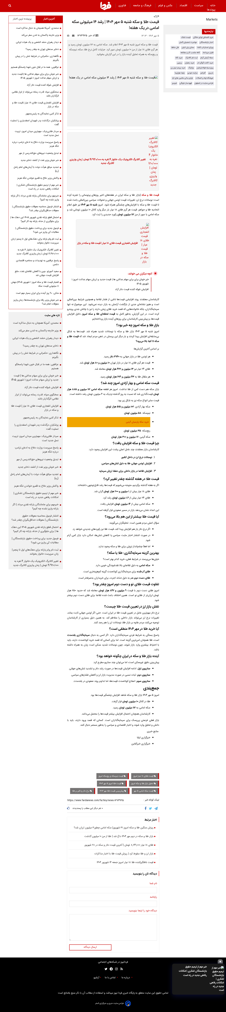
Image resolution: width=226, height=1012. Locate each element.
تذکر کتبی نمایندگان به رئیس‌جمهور (42, 114)
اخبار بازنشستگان (206, 42)
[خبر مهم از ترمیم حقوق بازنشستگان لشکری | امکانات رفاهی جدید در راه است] (216, 979)
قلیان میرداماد (208, 52)
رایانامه (153, 897)
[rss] (120, 969)
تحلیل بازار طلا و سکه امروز (142, 783)
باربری (210, 73)
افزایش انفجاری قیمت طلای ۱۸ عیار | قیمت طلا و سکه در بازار (107, 243)
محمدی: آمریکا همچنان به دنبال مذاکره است (37, 28)
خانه (212, 5)
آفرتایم (203, 73)
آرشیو (96, 978)
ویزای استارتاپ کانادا (205, 47)
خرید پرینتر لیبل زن (178, 68)
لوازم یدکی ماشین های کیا (182, 78)
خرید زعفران (189, 63)
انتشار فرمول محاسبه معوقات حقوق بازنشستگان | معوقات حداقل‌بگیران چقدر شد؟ (35, 209)
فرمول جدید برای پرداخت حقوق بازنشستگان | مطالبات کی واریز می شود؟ (37, 230)
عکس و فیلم (165, 5)
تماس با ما (110, 978)
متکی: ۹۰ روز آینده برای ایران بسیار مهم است (37, 293)
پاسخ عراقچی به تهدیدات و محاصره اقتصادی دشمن (37, 262)
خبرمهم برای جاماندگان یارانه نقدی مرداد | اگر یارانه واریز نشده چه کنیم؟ (35, 198)
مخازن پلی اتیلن (188, 47)
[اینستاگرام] (115, 969)
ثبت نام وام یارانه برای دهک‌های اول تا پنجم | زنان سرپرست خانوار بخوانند (35, 241)
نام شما (153, 884)
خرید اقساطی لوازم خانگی (203, 37)
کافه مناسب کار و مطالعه (190, 52)
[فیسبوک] (146, 809)
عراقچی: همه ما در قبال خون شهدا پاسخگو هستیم (35, 67)
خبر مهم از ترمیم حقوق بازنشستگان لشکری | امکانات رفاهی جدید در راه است (193, 971)
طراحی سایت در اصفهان (204, 83)
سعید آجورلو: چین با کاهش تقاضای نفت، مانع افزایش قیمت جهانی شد (37, 273)
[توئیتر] (105, 969)
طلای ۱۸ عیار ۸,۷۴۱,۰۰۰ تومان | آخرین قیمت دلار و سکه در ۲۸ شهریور (118, 845)
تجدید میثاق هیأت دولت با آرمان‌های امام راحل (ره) (36, 169)
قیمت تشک (185, 37)
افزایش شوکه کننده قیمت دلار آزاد (132, 289)
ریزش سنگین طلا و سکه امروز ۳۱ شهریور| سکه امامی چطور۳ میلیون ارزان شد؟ (113, 828)
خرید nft (179, 57)
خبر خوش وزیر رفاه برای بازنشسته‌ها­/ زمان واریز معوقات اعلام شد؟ (36, 302)
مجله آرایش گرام (206, 57)
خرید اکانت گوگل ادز (205, 63)
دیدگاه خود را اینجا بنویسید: (142, 911)
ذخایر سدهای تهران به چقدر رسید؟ (42, 49)
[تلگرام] (156, 809)
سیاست (199, 5)
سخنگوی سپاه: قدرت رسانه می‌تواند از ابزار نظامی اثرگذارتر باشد (35, 94)
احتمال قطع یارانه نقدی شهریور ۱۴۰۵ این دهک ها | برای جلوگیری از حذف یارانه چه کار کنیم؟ (34, 219)
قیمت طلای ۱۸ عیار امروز (143, 776)
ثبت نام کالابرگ (191, 57)
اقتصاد (184, 5)
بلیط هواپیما (180, 73)
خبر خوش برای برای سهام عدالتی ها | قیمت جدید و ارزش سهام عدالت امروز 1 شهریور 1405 (35, 76)
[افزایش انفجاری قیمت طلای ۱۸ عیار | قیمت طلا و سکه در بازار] (143, 243)
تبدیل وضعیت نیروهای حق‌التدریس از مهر (39, 153)
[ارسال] (74, 36)
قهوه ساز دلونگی (186, 83)
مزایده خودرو (193, 73)
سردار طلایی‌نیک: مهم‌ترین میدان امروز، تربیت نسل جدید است (37, 133)
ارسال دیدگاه (90, 947)
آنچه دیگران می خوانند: (140, 274)
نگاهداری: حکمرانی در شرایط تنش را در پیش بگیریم (37, 58)
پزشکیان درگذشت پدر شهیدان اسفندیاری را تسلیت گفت (34, 123)
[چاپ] (69, 36)
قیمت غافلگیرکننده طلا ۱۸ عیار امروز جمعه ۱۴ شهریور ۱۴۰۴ (125, 863)
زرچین (179, 63)
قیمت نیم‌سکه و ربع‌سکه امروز (111, 776)
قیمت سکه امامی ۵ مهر (144, 791)
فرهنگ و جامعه (142, 5)
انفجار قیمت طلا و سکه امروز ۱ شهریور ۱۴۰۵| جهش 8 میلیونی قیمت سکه (35, 284)
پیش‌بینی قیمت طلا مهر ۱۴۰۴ (112, 791)
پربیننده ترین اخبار (22, 19)
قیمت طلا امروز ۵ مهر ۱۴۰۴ (110, 783)
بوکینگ (191, 68)
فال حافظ (175, 47)
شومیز (174, 83)
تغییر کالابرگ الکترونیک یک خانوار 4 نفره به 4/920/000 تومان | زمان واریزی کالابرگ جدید (107, 161)
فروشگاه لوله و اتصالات (204, 78)
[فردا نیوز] (106, 5)
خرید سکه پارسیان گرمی (137, 422)
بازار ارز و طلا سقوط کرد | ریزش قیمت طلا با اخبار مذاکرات (123, 854)
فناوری (122, 5)
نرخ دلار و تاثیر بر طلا (81, 791)
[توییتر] (150, 809)
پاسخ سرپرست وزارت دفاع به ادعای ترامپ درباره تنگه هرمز (35, 144)
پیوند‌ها (211, 9)
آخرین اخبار (49, 19)
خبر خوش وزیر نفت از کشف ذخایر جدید (40, 160)
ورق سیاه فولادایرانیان (205, 68)
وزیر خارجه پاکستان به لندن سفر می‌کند (40, 35)
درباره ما (126, 978)
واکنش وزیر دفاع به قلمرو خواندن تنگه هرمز (38, 178)
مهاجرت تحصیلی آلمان (188, 42)
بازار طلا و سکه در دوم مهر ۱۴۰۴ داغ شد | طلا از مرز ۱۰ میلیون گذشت (118, 837)
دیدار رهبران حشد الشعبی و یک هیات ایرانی (37, 42)
